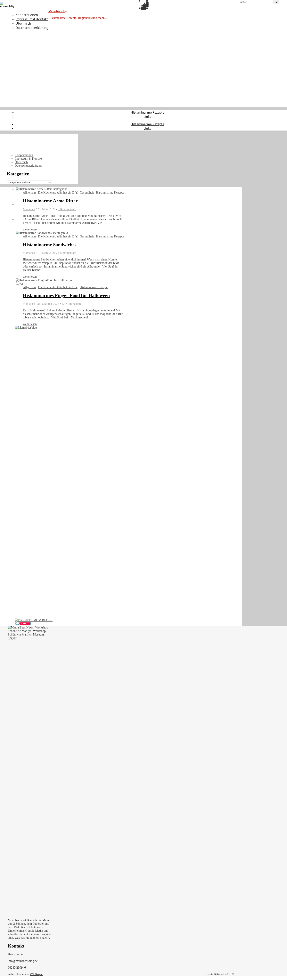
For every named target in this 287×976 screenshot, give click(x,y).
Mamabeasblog (57, 11)
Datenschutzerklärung (32, 28)
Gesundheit (87, 192)
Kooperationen (27, 15)
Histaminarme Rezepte (147, 112)
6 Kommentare (67, 209)
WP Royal (36, 974)
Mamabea (29, 209)
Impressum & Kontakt (32, 19)
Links (147, 117)
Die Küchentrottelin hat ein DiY (57, 192)
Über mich (23, 23)
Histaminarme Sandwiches (49, 244)
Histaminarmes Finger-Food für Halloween (66, 295)
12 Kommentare (71, 303)
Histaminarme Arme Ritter (50, 200)
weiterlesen (30, 229)
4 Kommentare (67, 252)
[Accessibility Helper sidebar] (4, 4)
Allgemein (29, 192)
